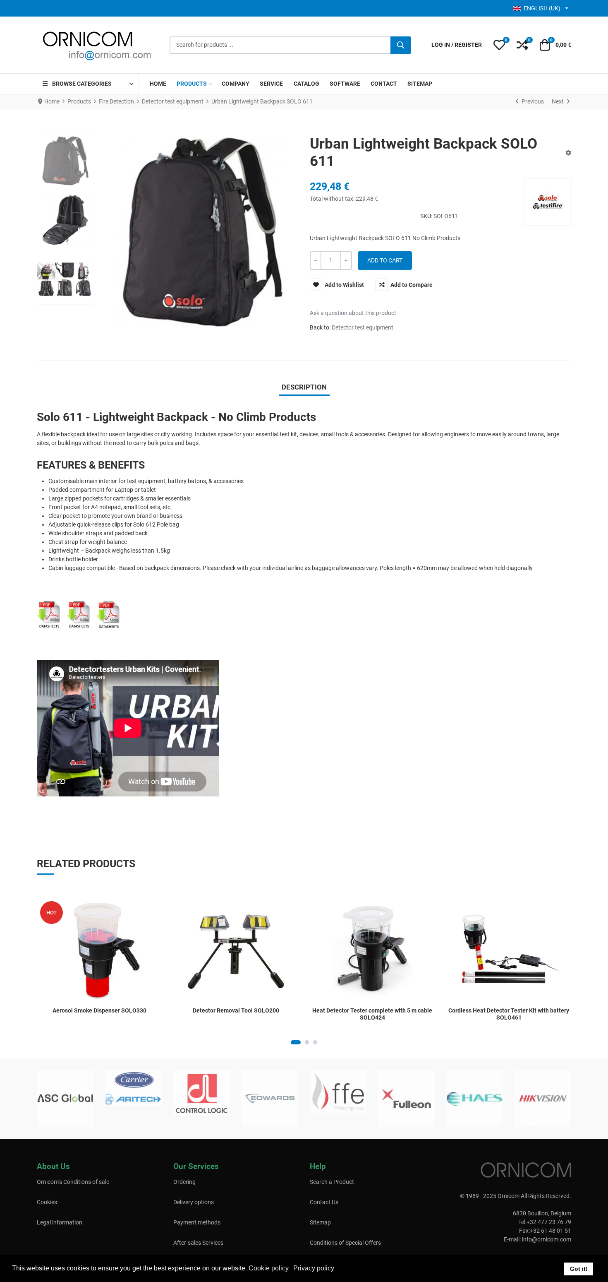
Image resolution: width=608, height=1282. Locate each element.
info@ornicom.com (546, 1239)
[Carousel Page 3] (315, 1042)
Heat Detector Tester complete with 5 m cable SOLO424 (372, 1014)
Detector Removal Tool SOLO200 (236, 1010)
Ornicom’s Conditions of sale (73, 1182)
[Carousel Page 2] (307, 1042)
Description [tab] (304, 387)
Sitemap (320, 1222)
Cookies (47, 1202)
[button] (499, 45)
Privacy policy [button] (313, 1268)
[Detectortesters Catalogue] (108, 614)
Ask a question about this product (353, 313)
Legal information (59, 1222)
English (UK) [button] (542, 8)
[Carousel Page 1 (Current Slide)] (296, 1042)
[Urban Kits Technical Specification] (81, 614)
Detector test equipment (362, 327)
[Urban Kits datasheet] (49, 614)
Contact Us (324, 1202)
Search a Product (332, 1182)
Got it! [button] (579, 1268)
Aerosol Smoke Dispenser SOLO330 (99, 1010)
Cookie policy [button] (269, 1268)
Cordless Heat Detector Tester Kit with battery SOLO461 (508, 1014)
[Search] (400, 45)
